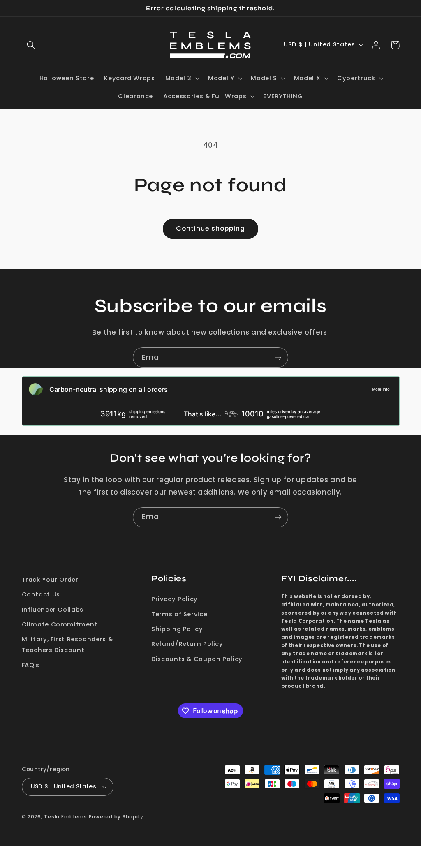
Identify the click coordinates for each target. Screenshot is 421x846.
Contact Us (41, 594)
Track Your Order (50, 580)
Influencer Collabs (52, 610)
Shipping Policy (177, 629)
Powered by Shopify (116, 817)
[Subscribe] (278, 357)
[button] (31, 44)
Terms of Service (179, 614)
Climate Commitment (59, 624)
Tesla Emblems (65, 817)
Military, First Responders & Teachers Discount (67, 644)
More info (381, 389)
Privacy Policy (174, 599)
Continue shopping (210, 228)
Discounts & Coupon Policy (197, 659)
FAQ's (30, 665)
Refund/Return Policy (187, 644)
